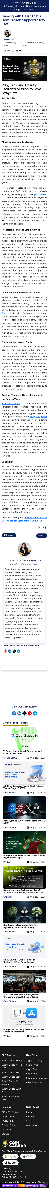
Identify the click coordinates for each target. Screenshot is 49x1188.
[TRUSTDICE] (24, 1185)
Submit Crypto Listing (12, 1077)
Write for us (31, 1125)
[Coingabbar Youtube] (30, 713)
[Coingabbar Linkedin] (17, 50)
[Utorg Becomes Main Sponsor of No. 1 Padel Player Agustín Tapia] (24, 842)
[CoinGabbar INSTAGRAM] (5, 651)
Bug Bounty (31, 1074)
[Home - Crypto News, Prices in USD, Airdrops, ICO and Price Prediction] (14, 1144)
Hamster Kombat (11, 403)
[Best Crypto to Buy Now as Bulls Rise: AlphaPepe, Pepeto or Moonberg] (24, 912)
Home (16, 2)
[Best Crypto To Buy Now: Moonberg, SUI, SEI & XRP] (24, 807)
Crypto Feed (31, 1069)
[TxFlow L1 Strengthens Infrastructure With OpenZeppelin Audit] (24, 738)
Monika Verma (10, 758)
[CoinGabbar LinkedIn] (9, 651)
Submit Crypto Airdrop (12, 1060)
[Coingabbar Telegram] (35, 713)
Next (40, 535)
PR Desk (7, 862)
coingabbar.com (32, 564)
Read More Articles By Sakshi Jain (21, 645)
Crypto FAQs (32, 1065)
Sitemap (5, 1134)
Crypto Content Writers (36, 1078)
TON (4, 313)
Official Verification (10, 1112)
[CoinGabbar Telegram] (18, 651)
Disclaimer (6, 1129)
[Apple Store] (28, 1156)
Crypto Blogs (29, 2)
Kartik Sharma (9, 793)
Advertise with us (34, 1082)
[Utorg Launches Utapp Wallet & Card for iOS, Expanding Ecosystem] (24, 1016)
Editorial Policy (8, 1125)
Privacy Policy (8, 1121)
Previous (10, 535)
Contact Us (31, 1112)
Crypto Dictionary (34, 1060)
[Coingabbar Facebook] (20, 50)
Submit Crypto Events (12, 1072)
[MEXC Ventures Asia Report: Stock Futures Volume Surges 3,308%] (24, 772)
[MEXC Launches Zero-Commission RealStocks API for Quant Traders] (24, 946)
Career (29, 1121)
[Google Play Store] (10, 1156)
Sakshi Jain (9, 39)
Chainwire (7, 897)
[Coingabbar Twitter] (13, 50)
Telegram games (38, 416)
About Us (30, 1116)
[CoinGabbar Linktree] (10, 1163)
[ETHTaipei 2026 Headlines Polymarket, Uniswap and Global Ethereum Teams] (24, 981)
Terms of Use (8, 1116)
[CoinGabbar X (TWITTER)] (14, 651)
